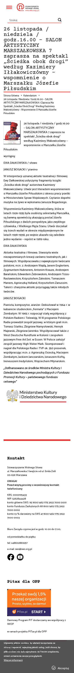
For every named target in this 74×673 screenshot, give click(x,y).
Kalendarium (30, 96)
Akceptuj (63, 668)
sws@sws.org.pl (23, 549)
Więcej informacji (13, 660)
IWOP (10, 624)
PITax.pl (32, 632)
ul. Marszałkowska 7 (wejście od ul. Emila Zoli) (31, 471)
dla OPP (42, 632)
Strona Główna (11, 96)
